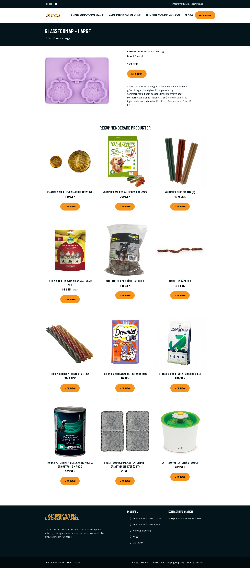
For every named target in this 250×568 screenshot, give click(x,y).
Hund (144, 51)
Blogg (189, 15)
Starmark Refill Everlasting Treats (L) (70, 192)
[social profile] (56, 4)
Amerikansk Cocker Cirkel (125, 15)
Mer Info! (136, 73)
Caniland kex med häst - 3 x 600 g (125, 281)
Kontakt (145, 562)
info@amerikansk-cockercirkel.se (187, 3)
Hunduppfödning (142, 530)
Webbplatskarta (195, 562)
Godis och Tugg (156, 51)
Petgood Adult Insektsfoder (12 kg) (180, 374)
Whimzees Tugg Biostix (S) (180, 192)
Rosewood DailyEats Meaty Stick (70, 374)
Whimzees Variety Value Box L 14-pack (125, 192)
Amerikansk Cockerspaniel (88, 15)
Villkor (155, 562)
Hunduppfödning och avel (163, 15)
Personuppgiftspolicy (172, 562)
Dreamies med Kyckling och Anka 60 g (125, 374)
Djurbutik (205, 15)
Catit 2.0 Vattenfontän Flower (180, 462)
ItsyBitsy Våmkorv (180, 281)
